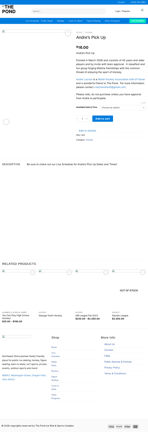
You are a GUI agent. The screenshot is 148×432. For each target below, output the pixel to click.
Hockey (60, 21)
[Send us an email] (14, 387)
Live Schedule (32, 21)
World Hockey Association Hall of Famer (121, 79)
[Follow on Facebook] (4, 2)
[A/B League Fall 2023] (92, 289)
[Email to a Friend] (85, 146)
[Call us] (19, 387)
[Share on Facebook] (78, 146)
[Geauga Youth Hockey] (56, 289)
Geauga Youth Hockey (50, 315)
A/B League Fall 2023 (86, 315)
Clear (143, 103)
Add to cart (102, 118)
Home (79, 32)
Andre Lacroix (84, 79)
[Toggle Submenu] (91, 371)
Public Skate (47, 21)
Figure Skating (94, 21)
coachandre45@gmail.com (110, 87)
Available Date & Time (86, 107)
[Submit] (102, 11)
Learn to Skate (75, 21)
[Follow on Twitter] (10, 2)
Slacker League (120, 315)
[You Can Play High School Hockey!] (19, 289)
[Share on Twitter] (82, 146)
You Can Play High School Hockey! (15, 317)
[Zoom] (6, 122)
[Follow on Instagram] (7, 2)
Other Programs (112, 21)
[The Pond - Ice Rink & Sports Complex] (14, 11)
